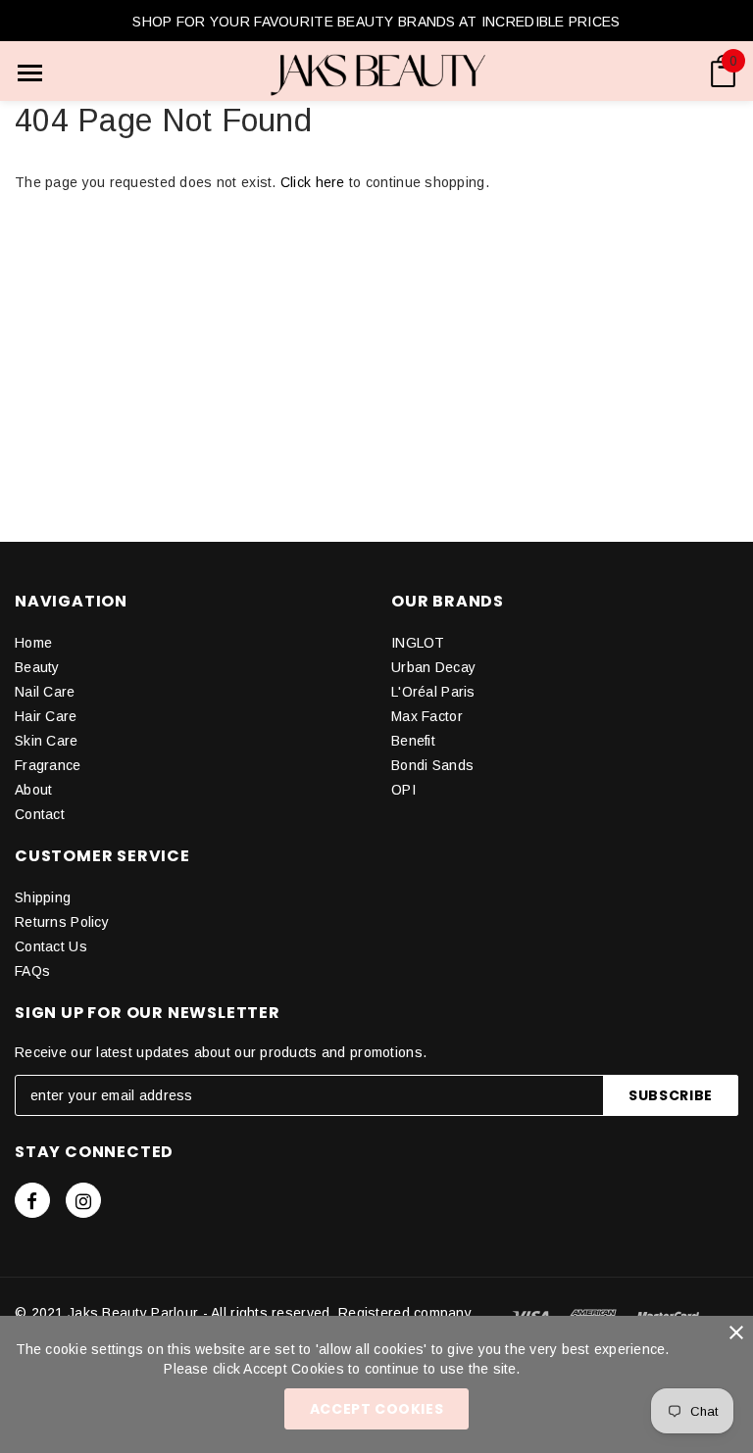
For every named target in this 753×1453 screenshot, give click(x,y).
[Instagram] (83, 1200)
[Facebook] (32, 1200)
